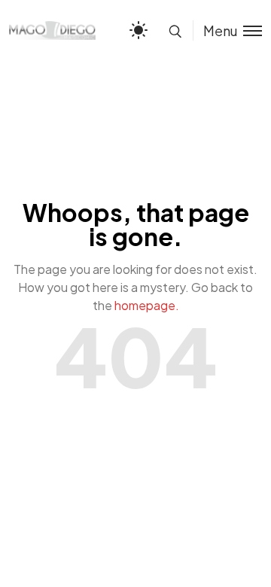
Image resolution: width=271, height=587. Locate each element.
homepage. (146, 305)
